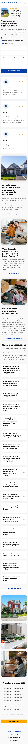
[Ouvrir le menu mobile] (24, 3)
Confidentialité (14, 740)
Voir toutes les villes (14, 721)
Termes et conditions (14, 737)
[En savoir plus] (24, 370)
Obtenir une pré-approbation (14, 338)
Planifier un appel (14, 214)
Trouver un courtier (14, 731)
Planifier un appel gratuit (14, 588)
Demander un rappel (14, 70)
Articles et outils (14, 735)
